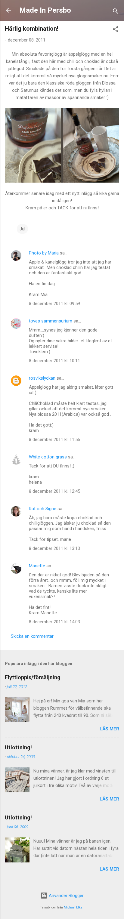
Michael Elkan (74, 907)
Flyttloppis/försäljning (32, 677)
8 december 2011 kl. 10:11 (54, 360)
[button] (115, 30)
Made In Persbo (45, 10)
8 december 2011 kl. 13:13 (54, 548)
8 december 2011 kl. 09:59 (54, 303)
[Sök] (115, 12)
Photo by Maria (44, 253)
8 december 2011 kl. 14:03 (54, 621)
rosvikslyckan (42, 378)
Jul (22, 229)
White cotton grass (48, 457)
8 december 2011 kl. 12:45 (54, 491)
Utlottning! (18, 747)
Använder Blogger (66, 895)
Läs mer (109, 729)
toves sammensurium (50, 321)
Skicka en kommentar (32, 636)
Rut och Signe (42, 508)
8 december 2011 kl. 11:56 (54, 439)
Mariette (37, 566)
